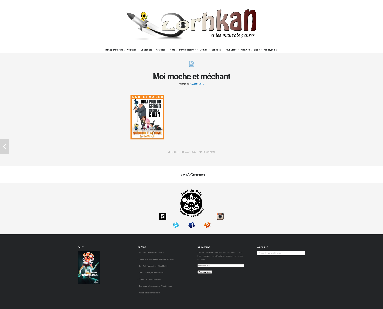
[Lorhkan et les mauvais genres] (191, 37)
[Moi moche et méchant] (191, 65)
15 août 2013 (197, 84)
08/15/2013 (190, 151)
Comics (204, 49)
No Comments (208, 151)
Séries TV (216, 49)
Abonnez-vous (205, 272)
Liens (257, 49)
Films (172, 49)
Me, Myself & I (271, 49)
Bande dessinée (187, 49)
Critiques (131, 49)
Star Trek (160, 49)
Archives (245, 49)
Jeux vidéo (231, 49)
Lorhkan (174, 151)
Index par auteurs (114, 49)
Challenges (146, 49)
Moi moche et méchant (191, 76)
